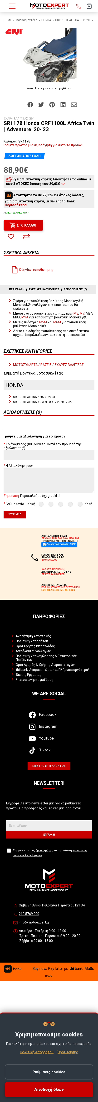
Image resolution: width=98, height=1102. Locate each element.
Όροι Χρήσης (68, 1052)
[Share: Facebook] (30, 104)
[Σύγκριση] (26, 237)
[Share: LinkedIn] (63, 104)
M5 (76, 313)
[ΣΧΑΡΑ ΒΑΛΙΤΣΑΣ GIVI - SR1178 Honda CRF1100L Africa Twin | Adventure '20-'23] (49, 55)
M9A (24, 317)
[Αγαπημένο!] (11, 237)
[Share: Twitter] (41, 104)
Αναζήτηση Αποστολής (33, 636)
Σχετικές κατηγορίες (44, 290)
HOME (8, 20)
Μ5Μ (43, 322)
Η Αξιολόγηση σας (19, 466)
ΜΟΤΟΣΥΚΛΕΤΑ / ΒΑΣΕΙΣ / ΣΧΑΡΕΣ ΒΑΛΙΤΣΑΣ (48, 365)
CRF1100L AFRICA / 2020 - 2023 (34, 397)
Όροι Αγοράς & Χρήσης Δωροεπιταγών (45, 665)
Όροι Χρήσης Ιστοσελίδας (35, 646)
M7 (82, 313)
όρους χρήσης (44, 850)
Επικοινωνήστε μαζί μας (34, 680)
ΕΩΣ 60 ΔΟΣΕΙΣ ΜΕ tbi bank (58, 590)
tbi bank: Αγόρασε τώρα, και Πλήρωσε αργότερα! (52, 670)
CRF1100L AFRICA (67, 20)
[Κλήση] (79, 6)
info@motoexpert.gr (34, 922)
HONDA (46, 20)
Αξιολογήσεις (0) (75, 290)
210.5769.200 (29, 914)
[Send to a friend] (74, 104)
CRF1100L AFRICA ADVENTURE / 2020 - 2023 (43, 402)
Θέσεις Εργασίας (28, 675)
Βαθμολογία (15, 504)
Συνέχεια (14, 514)
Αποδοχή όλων (49, 1089)
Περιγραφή (16, 290)
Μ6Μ (57, 322)
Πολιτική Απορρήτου (32, 641)
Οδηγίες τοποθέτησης (35, 270)
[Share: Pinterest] (52, 104)
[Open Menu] (12, 6)
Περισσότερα (16, 205)
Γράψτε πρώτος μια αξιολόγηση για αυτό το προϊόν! (43, 145)
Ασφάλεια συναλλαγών (33, 651)
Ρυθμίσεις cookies (49, 1072)
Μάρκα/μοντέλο (26, 20)
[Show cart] (89, 6)
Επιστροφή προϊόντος (49, 765)
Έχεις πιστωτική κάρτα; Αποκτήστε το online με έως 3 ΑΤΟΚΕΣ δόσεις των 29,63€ (49, 181)
